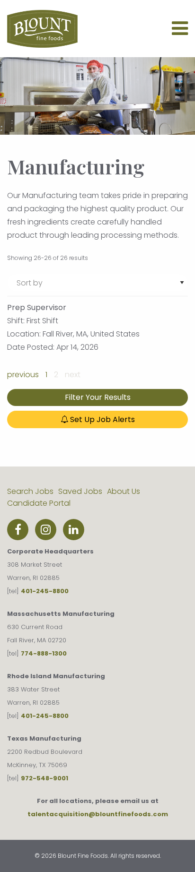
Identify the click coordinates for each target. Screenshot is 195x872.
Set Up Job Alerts (101, 419)
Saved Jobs (80, 491)
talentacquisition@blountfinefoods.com (97, 814)
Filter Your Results (98, 397)
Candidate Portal (39, 503)
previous (23, 374)
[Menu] (180, 32)
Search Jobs (30, 491)
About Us (123, 491)
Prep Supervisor (36, 307)
